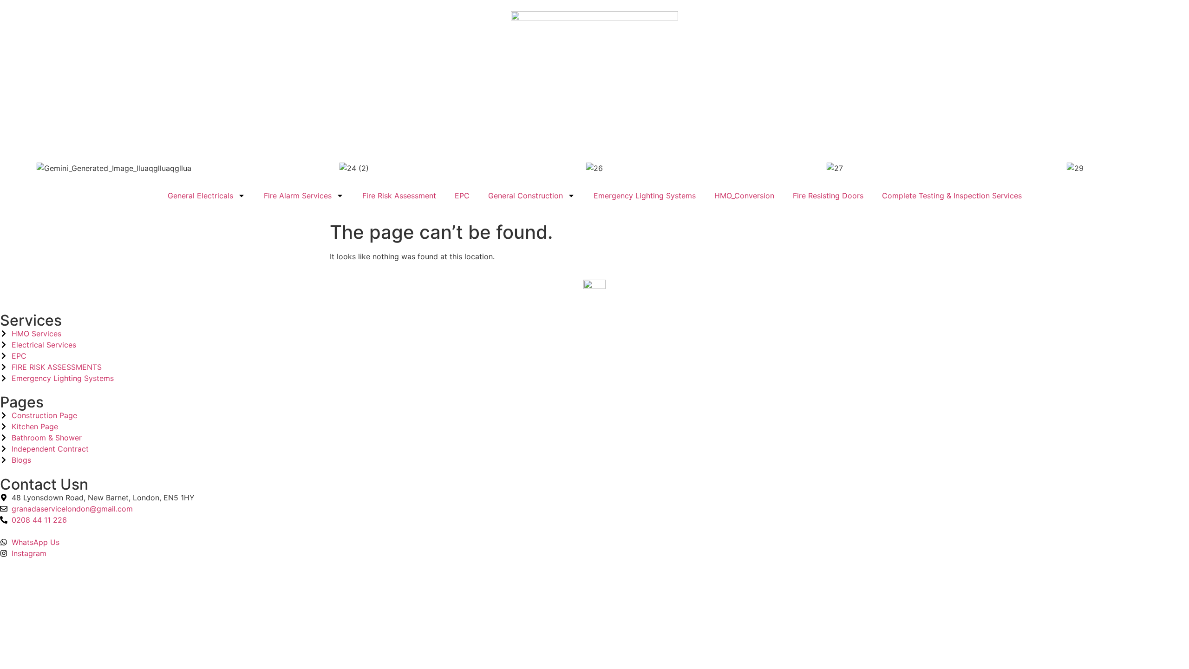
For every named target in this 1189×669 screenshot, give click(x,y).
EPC (462, 195)
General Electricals (200, 195)
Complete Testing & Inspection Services (952, 195)
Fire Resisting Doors (828, 195)
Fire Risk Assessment (399, 195)
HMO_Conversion (744, 195)
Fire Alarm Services (298, 195)
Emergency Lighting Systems (645, 195)
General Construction (525, 195)
